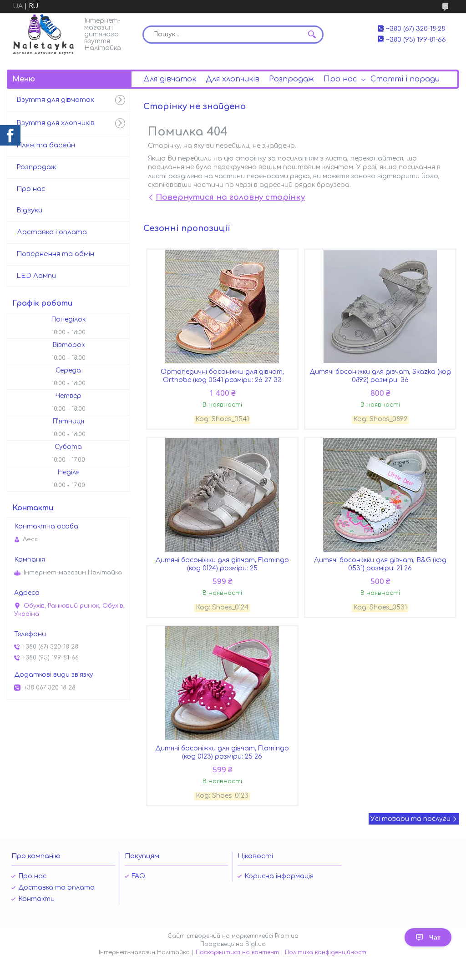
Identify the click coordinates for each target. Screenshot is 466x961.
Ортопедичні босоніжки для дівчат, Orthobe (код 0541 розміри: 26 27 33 (222, 375)
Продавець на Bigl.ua (233, 944)
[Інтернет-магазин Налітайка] (43, 34)
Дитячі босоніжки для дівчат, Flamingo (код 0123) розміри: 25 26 (222, 752)
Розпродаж (291, 79)
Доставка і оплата (51, 232)
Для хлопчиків (232, 79)
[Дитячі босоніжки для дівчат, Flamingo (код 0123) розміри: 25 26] (222, 683)
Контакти (36, 899)
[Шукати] (312, 34)
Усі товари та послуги (410, 818)
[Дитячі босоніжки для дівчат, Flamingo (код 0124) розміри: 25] (222, 495)
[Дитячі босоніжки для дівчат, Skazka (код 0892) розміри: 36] (380, 306)
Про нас (340, 79)
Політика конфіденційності (326, 952)
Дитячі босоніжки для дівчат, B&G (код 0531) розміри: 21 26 (380, 564)
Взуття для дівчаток (55, 100)
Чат (435, 937)
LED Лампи (36, 276)
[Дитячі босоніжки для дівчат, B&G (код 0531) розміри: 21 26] (380, 495)
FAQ (138, 876)
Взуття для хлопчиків (55, 123)
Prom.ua (287, 936)
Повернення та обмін (55, 254)
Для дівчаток (169, 79)
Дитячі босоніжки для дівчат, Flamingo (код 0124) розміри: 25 (222, 564)
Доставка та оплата (56, 887)
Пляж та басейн (45, 145)
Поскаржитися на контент (237, 952)
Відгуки (29, 210)
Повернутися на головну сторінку (230, 197)
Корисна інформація (279, 876)
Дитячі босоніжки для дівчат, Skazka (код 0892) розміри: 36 (380, 375)
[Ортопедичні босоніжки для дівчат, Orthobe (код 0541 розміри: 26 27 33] (222, 306)
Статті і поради (405, 79)
